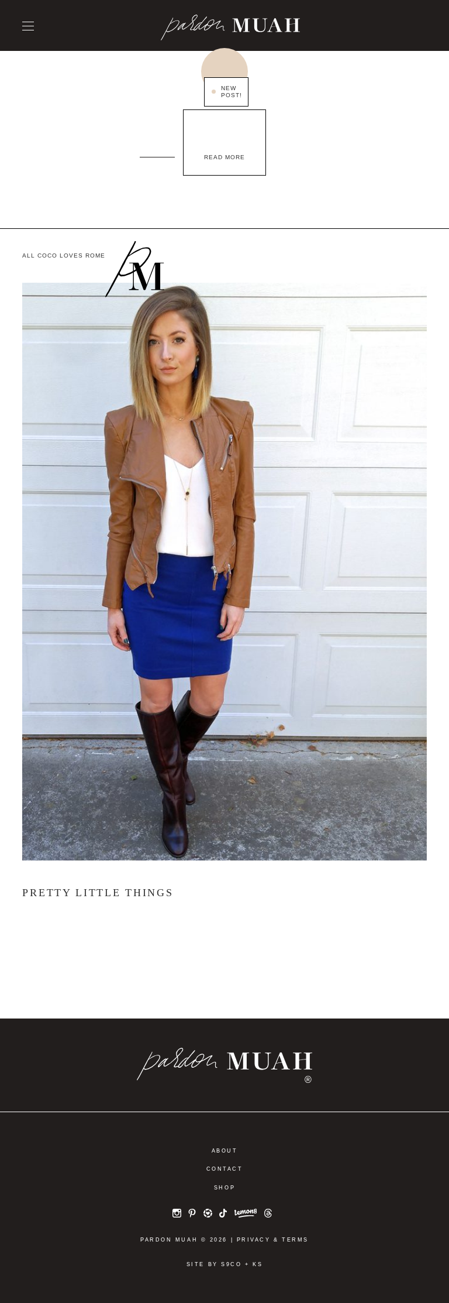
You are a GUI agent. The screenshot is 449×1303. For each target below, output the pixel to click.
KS (258, 1264)
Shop (224, 1188)
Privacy (254, 1240)
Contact (224, 1169)
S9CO (231, 1264)
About (225, 1151)
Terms (295, 1240)
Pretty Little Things (97, 893)
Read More (224, 157)
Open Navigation (28, 26)
